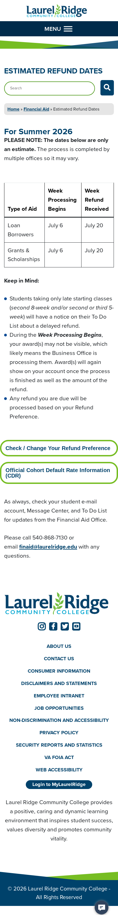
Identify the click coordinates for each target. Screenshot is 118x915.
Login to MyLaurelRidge (59, 784)
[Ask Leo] (101, 907)
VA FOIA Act (59, 757)
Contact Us (59, 658)
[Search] (107, 87)
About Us (59, 646)
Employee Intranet (59, 695)
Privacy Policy (59, 732)
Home (13, 109)
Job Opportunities (59, 708)
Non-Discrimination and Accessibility (59, 720)
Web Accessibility (59, 769)
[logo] (57, 11)
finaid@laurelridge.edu (48, 546)
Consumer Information (59, 671)
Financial (36, 109)
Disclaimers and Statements (59, 683)
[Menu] (68, 29)
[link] (42, 626)
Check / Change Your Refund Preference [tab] (57, 448)
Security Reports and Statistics (59, 745)
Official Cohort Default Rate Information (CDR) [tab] (57, 473)
